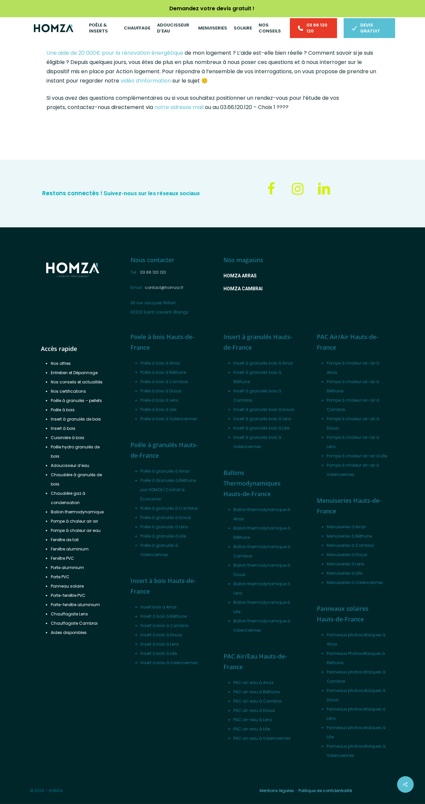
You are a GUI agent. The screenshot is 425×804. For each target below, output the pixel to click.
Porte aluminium (67, 567)
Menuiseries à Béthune (349, 536)
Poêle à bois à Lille (158, 409)
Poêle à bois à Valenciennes (168, 419)
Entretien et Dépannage (74, 372)
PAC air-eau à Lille (251, 729)
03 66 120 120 (153, 272)
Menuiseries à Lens (345, 564)
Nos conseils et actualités (77, 382)
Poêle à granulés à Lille (163, 536)
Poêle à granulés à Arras (165, 471)
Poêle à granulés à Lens (164, 527)
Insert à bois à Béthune (163, 616)
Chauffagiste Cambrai (74, 623)
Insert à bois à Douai (161, 635)
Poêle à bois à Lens (159, 400)
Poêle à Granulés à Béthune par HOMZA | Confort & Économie (168, 490)
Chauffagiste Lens (69, 614)
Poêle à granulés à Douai (165, 517)
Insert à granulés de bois (76, 419)
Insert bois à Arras (158, 607)
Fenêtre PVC (62, 558)
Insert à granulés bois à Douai (263, 409)
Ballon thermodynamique (77, 512)
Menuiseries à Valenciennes (355, 582)
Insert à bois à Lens (159, 644)
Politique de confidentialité (325, 790)
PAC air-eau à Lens (252, 719)
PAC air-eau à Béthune (256, 692)
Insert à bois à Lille (158, 653)
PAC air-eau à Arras (253, 682)
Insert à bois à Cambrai (164, 625)
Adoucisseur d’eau (70, 465)
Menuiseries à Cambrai (350, 545)
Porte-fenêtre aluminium (75, 604)
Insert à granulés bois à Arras (263, 363)
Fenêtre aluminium (70, 549)
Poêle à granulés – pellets (76, 400)
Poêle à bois (63, 410)
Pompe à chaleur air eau (76, 530)
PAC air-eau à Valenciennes (262, 738)
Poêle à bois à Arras (160, 363)
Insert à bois (63, 428)
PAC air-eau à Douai (254, 710)
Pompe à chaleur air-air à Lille (357, 456)
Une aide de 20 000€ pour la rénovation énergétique (114, 53)
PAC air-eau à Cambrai (257, 701)
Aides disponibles (69, 632)
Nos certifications (68, 391)
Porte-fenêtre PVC (68, 595)
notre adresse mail (179, 107)
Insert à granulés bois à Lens (262, 419)
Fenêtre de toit (65, 540)
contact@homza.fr (164, 287)
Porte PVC (60, 577)
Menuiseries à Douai (347, 554)
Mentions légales (277, 790)
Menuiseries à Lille (344, 573)
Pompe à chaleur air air (74, 521)
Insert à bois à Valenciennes (169, 662)
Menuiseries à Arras (346, 527)
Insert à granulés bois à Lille (261, 428)
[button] (240, 275)
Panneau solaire (67, 586)
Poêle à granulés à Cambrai (169, 508)
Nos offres (61, 363)
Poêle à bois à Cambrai (164, 381)
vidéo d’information (146, 81)
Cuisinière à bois (67, 437)
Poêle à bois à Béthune (163, 372)
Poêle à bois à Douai (160, 391)
